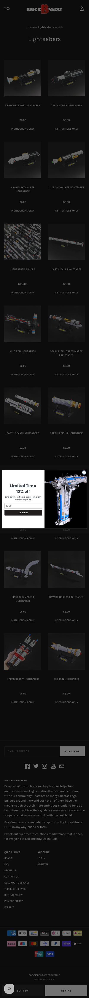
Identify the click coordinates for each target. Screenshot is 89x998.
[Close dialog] (84, 473)
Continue (23, 512)
